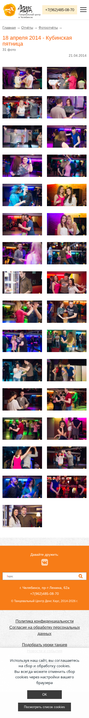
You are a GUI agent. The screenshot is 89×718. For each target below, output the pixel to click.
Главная (9, 27)
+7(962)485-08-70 (59, 10)
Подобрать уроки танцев (44, 645)
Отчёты (27, 27)
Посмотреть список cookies (44, 707)
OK (44, 694)
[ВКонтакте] (44, 562)
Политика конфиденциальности (45, 621)
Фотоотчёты (48, 27)
